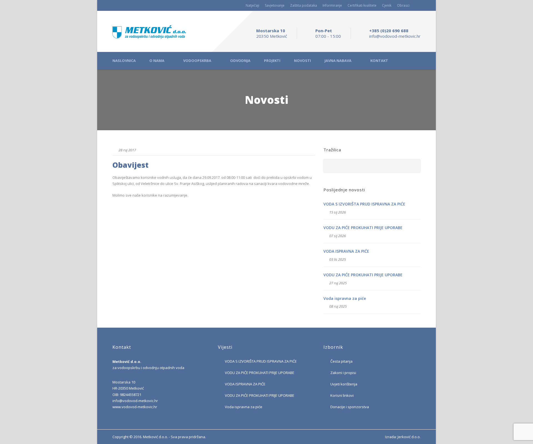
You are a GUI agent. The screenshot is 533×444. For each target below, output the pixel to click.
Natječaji (252, 5)
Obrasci (403, 5)
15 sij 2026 (337, 212)
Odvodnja (240, 60)
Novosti (302, 60)
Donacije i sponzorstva (349, 406)
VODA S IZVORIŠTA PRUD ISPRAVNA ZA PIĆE (364, 204)
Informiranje (332, 5)
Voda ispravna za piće (344, 298)
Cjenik (386, 5)
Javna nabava (338, 60)
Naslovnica (124, 60)
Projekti (272, 60)
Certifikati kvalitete (362, 5)
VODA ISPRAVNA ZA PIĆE (346, 251)
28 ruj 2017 (127, 149)
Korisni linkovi (342, 395)
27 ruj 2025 (338, 282)
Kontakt (379, 60)
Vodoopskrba (197, 60)
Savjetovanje (275, 5)
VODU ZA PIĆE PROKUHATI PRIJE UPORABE (363, 227)
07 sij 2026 (337, 235)
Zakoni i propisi (343, 372)
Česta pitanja (341, 361)
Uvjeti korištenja (343, 384)
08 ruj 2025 (338, 306)
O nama (156, 60)
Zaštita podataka (303, 5)
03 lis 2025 (337, 259)
